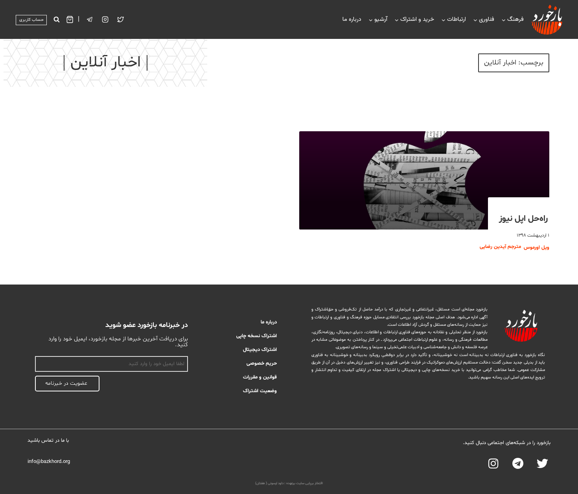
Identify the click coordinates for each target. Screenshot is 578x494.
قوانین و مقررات (260, 377)
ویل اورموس (536, 247)
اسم (183, 351)
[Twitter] (120, 19)
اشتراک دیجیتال (260, 349)
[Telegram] (518, 463)
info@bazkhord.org (49, 461)
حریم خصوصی (262, 363)
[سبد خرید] (70, 19)
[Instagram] (105, 19)
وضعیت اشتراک (260, 391)
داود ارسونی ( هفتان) (269, 483)
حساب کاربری (31, 20)
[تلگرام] (90, 19)
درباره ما (351, 19)
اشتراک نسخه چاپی (256, 336)
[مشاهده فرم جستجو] (56, 19)
